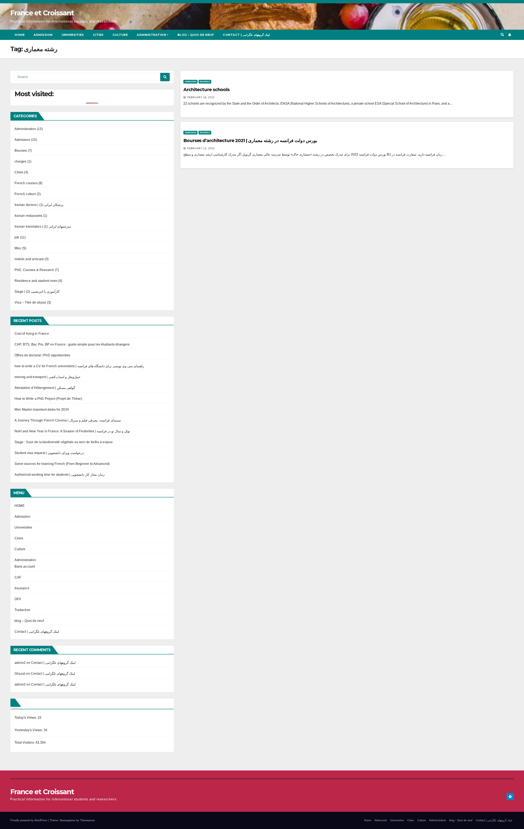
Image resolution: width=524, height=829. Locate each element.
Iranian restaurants (28, 215)
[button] (502, 34)
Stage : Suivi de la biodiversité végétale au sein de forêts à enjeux (64, 442)
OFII (18, 599)
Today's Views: (26, 717)
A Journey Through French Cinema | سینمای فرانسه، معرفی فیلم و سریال (68, 420)
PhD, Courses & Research (34, 270)
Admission (43, 35)
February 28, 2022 (201, 97)
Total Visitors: (25, 742)
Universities (73, 35)
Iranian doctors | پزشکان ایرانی (39, 205)
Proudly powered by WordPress (29, 820)
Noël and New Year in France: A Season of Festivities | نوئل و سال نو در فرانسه (72, 431)
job (17, 237)
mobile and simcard (29, 259)
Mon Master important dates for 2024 (42, 409)
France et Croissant (42, 13)
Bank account (25, 566)
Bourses (21, 150)
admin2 (20, 662)
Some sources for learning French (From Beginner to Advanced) (62, 463)
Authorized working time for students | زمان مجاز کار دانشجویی (60, 474)
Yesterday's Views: (29, 730)
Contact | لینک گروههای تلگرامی (246, 35)
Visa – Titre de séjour (30, 302)
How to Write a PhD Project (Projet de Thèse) (48, 398)
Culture (120, 35)
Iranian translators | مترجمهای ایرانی (43, 226)
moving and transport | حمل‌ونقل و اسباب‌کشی (47, 377)
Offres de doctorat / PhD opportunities (42, 355)
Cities (98, 35)
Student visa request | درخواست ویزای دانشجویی (49, 453)
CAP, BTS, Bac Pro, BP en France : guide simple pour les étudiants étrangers (72, 344)
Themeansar (87, 820)
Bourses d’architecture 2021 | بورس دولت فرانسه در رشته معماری (250, 140)
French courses (26, 183)
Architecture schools (206, 89)
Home (20, 35)
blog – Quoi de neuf (195, 35)
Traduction (22, 610)
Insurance (22, 588)
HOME (20, 505)
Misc (18, 248)
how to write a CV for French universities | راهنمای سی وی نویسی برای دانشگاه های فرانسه (79, 366)
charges (20, 161)
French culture (25, 194)
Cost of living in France (32, 333)
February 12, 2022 (201, 148)
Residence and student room (36, 280)
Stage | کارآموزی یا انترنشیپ (37, 291)
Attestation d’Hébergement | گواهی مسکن (45, 388)
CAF (18, 577)
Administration (151, 35)
